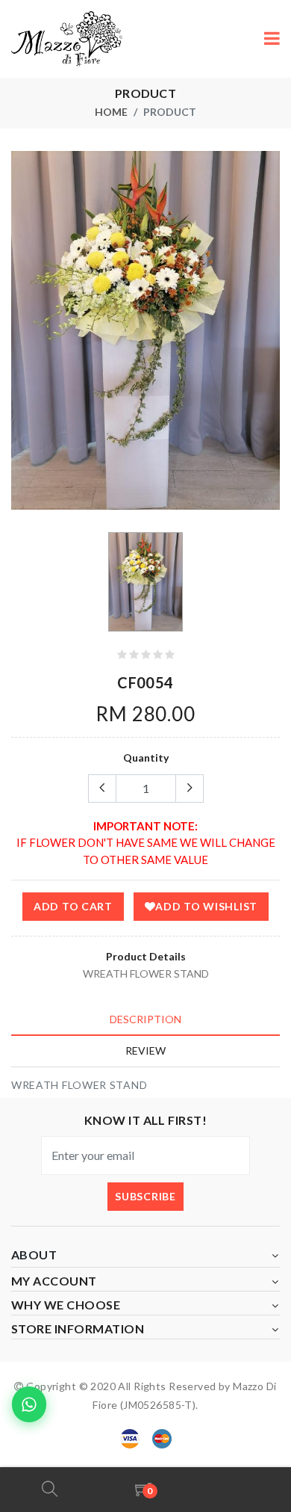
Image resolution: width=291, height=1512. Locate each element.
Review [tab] (145, 1050)
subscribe (145, 1196)
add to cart (73, 906)
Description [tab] (145, 1019)
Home (111, 111)
